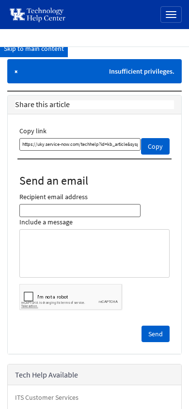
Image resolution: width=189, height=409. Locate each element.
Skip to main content (34, 48)
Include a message (46, 222)
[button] (156, 334)
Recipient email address (53, 196)
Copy (155, 146)
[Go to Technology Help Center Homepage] (38, 14)
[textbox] (80, 144)
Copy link (33, 130)
